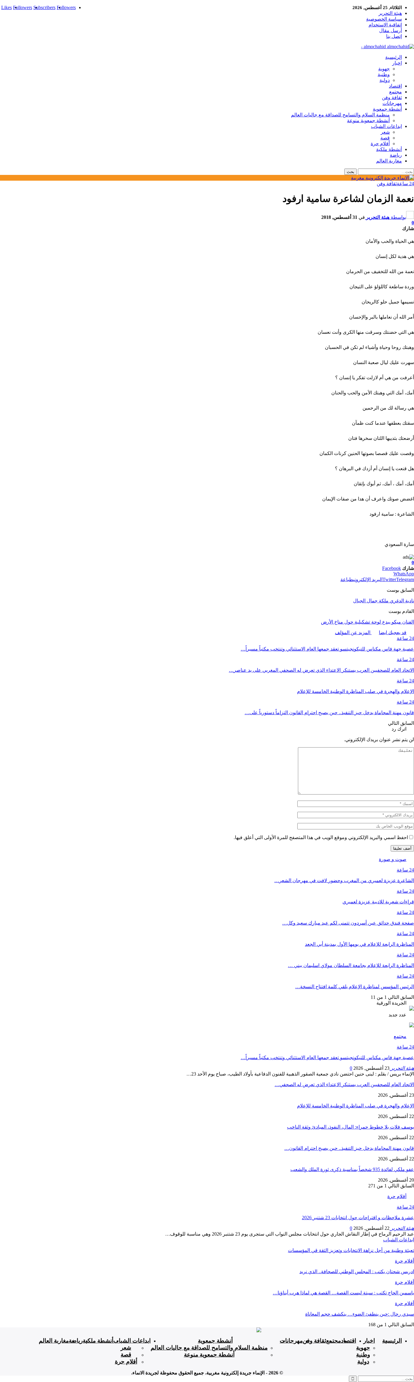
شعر (385, 132)
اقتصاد (395, 86)
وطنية (384, 74)
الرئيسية (393, 57)
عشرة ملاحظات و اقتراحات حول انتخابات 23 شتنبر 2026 (358, 1217)
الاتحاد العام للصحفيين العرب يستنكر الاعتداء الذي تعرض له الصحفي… (344, 1084)
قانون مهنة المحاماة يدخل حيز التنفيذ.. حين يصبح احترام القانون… (349, 1148)
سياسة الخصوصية (384, 19)
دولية (384, 80)
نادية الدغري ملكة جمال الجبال (383, 600)
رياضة (396, 155)
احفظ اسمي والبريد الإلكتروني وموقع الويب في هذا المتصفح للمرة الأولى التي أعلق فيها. (321, 837)
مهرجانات (392, 103)
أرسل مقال (390, 30)
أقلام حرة (380, 143)
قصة (385, 137)
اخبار (397, 62)
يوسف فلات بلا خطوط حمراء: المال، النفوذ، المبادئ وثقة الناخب (350, 1126)
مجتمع (395, 91)
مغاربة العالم (389, 160)
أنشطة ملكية (389, 149)
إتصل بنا (394, 36)
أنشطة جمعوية (387, 109)
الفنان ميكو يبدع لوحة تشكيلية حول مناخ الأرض (367, 621)
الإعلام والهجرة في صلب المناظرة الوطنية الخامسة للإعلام (355, 1105)
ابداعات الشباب (386, 126)
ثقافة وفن (392, 97)
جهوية (384, 68)
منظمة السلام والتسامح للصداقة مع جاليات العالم (340, 114)
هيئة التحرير (390, 13)
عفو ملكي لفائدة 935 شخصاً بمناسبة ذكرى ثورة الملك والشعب (352, 1169)
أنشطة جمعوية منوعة (368, 120)
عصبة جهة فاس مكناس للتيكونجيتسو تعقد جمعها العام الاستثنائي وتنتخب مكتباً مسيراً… (327, 1057)
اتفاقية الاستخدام (385, 24)
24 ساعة (405, 183)
